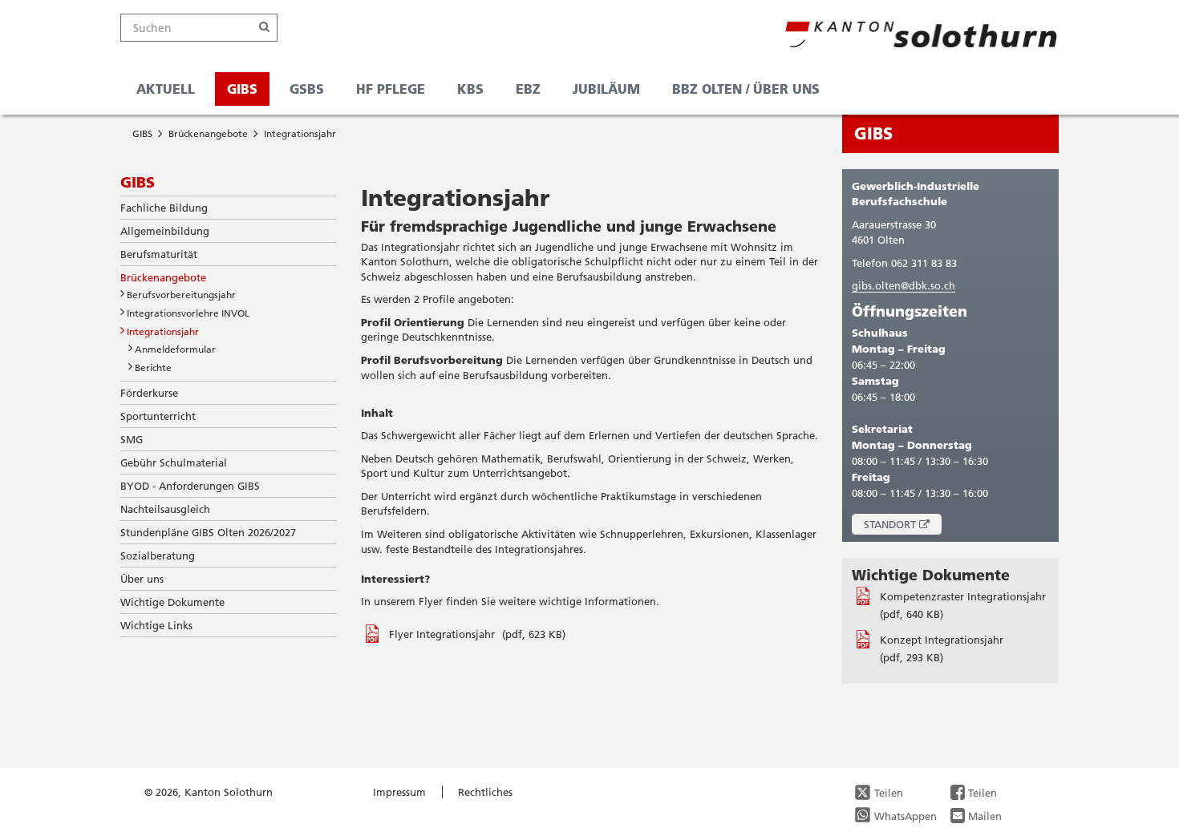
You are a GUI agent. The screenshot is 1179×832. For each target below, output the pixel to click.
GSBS (307, 88)
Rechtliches (485, 792)
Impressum (399, 792)
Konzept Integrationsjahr (941, 639)
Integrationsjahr (300, 133)
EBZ (528, 88)
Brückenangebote (208, 133)
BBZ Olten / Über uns (746, 88)
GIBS (242, 88)
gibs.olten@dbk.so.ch (903, 285)
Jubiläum (606, 88)
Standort (903, 526)
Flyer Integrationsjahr (443, 634)
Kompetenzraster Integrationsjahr (963, 596)
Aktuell (165, 88)
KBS (470, 88)
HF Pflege (390, 88)
